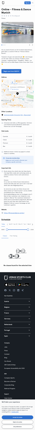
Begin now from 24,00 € (11, 71)
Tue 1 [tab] (25, 224)
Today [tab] (3, 224)
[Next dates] (32, 224)
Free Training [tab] (13, 236)
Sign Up (27, 3)
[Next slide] (32, 45)
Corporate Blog (9, 385)
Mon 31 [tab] (20, 224)
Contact (6, 354)
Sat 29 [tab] (10, 224)
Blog (5, 357)
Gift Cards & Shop (9, 365)
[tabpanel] (17, 253)
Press (6, 350)
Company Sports (9, 378)
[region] (17, 414)
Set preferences (17, 426)
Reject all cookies (17, 422)
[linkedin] (18, 290)
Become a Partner (10, 381)
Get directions (15, 89)
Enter (7, 160)
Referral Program (9, 388)
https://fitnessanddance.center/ (14, 213)
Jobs (5, 347)
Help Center (8, 398)
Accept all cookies (17, 417)
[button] (17, 301)
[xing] (23, 290)
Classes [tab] (5, 236)
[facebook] (5, 290)
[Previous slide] (30, 45)
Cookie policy (15, 412)
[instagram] (14, 290)
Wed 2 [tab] (29, 224)
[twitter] (10, 290)
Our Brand (7, 361)
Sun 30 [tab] (15, 224)
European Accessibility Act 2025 (14, 368)
